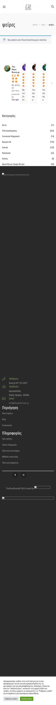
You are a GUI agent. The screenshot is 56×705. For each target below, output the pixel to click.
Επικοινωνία (7, 425)
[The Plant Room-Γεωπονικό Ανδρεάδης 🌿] (28, 7)
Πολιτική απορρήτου (10, 462)
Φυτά (4, 125)
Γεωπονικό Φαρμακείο (11, 136)
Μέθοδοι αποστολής (10, 456)
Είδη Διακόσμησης (9, 130)
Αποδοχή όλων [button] (27, 699)
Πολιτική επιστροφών (11, 450)
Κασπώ (5, 147)
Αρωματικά (6, 142)
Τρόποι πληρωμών (9, 445)
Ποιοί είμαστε (7, 413)
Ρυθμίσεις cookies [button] (11, 699)
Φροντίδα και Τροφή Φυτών (13, 164)
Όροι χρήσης (7, 439)
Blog (4, 419)
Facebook (15, 475)
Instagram (23, 475)
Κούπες (5, 158)
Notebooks (6, 153)
